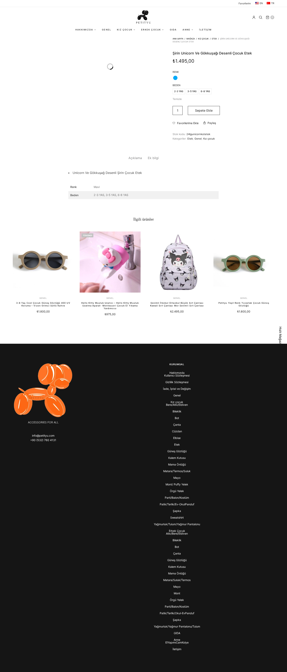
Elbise (177, 438)
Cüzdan (177, 431)
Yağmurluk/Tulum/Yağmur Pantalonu (177, 524)
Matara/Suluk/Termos (177, 580)
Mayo (176, 477)
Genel (106, 29)
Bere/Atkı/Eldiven (177, 404)
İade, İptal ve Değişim (177, 388)
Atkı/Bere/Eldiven (177, 533)
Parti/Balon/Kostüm (177, 497)
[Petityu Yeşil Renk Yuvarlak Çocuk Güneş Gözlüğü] (244, 262)
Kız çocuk (124, 29)
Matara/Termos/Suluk (177, 471)
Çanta (177, 424)
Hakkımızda (84, 29)
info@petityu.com (43, 435)
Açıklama (135, 158)
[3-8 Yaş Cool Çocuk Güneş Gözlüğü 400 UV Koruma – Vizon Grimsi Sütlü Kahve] (43, 262)
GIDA (173, 29)
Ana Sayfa (178, 38)
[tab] (135, 158)
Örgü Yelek (177, 491)
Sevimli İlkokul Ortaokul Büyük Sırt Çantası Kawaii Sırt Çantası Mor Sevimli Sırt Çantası (177, 304)
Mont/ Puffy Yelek (177, 484)
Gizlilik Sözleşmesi (176, 382)
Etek (214, 38)
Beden (176, 85)
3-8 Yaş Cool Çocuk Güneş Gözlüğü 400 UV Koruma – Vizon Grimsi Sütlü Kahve (43, 304)
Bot (177, 418)
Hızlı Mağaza (281, 336)
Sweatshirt (177, 517)
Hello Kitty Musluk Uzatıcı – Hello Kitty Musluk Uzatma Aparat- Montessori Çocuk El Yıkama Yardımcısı (110, 306)
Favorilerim (245, 3)
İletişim (205, 29)
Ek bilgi (153, 158)
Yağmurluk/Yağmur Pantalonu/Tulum (177, 626)
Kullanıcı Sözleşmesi (177, 375)
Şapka (177, 511)
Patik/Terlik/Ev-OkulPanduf (177, 504)
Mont (177, 593)
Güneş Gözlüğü (177, 451)
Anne (186, 29)
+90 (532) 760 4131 (43, 440)
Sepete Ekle (204, 110)
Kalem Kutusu (177, 457)
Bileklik (177, 411)
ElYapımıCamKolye (177, 642)
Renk (176, 72)
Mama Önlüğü (177, 464)
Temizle (177, 99)
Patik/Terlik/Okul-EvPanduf (177, 613)
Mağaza (190, 38)
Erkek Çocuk (151, 29)
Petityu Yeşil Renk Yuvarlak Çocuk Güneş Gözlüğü (243, 304)
